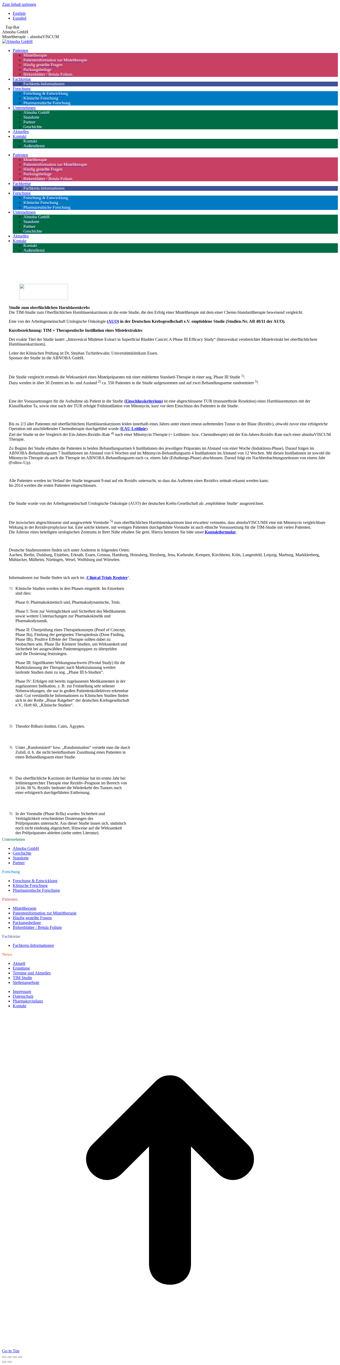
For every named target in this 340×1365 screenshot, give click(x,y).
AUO (113, 321)
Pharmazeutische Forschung (36, 890)
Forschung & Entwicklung (35, 880)
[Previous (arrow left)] (4, 1362)
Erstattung (21, 968)
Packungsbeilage (27, 922)
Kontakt (19, 1006)
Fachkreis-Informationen (33, 945)
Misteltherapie (24, 908)
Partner (19, 862)
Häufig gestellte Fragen (32, 918)
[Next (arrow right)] (9, 1362)
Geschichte (22, 853)
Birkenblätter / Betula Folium (37, 927)
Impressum (22, 991)
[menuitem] (175, 13)
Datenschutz (23, 996)
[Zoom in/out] (20, 1357)
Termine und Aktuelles (32, 973)
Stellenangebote (26, 982)
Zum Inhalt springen (19, 4)
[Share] (9, 1357)
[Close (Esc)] (4, 1357)
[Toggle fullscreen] (15, 1357)
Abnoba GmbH (26, 848)
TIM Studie (22, 977)
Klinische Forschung (30, 885)
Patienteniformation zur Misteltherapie (44, 913)
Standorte (21, 858)
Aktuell (19, 963)
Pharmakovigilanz (28, 1001)
